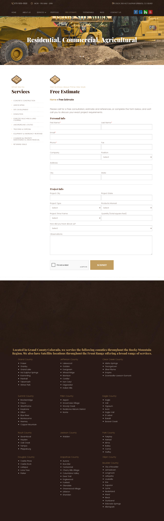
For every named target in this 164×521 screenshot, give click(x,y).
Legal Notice (30, 330)
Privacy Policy (17, 330)
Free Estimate (70, 12)
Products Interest (109, 203)
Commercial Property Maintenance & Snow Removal (26, 139)
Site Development (20, 109)
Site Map (41, 330)
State (103, 173)
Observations (56, 234)
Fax (102, 142)
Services (40, 12)
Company (54, 152)
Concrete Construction (24, 100)
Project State (107, 193)
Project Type (55, 203)
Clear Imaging (32, 334)
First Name (55, 122)
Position (104, 152)
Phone (53, 142)
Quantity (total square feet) (113, 213)
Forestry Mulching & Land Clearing (24, 119)
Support (44, 334)
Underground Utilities (23, 124)
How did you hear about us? (63, 224)
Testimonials (88, 12)
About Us (26, 12)
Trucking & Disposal (22, 129)
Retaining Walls (20, 144)
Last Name (106, 122)
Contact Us (116, 12)
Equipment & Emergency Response (28, 133)
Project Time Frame (59, 213)
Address (54, 163)
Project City (55, 193)
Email (53, 132)
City (51, 173)
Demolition (18, 114)
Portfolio (54, 12)
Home (14, 12)
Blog (102, 12)
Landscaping (18, 105)
